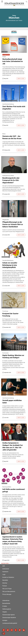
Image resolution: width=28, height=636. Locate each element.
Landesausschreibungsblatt (9, 623)
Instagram (12, 630)
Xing (20, 630)
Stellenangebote (6, 609)
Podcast (4, 586)
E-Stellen (4, 606)
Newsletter (5, 580)
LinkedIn (24, 630)
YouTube (16, 630)
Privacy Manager (6, 594)
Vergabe (4, 612)
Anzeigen (4, 620)
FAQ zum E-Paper (6, 588)
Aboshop (4, 583)
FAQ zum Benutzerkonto (8, 591)
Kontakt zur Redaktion (8, 577)
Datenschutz (5, 569)
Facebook (4, 630)
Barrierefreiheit (6, 603)
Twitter (8, 630)
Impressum (5, 571)
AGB (3, 566)
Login (3, 574)
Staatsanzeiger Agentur (8, 614)
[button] (2, 633)
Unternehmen (5, 600)
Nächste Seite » (5, 563)
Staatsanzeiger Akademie (9, 617)
